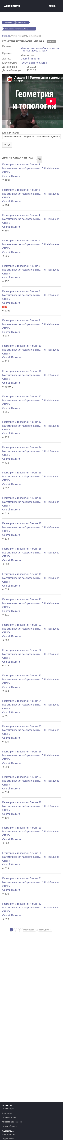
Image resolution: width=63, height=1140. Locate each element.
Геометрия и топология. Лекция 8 (18, 29)
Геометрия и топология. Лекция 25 (21, 726)
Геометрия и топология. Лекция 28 (21, 802)
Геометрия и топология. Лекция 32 (21, 904)
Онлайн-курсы (8, 1109)
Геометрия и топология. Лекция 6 (21, 266)
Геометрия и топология (34, 62)
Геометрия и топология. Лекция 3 (21, 190)
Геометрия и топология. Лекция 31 (21, 878)
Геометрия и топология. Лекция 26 (21, 751)
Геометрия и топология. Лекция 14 (21, 447)
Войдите (6, 36)
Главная (8, 22)
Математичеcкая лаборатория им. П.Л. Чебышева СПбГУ (40, 49)
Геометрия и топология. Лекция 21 (21, 625)
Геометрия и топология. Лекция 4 (21, 215)
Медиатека (22, 22)
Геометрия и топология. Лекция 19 (21, 574)
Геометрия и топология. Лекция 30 (21, 853)
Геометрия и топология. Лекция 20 (21, 599)
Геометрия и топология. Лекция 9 (21, 320)
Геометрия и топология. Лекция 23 (21, 675)
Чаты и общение (9, 1126)
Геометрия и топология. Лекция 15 (21, 472)
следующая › (29, 929)
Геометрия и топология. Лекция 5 (21, 240)
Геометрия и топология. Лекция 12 (21, 396)
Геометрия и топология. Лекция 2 (21, 164)
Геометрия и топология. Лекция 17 (21, 523)
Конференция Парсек (12, 1122)
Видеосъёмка (8, 1138)
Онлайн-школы (9, 1117)
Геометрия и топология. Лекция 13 (21, 422)
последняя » (45, 929)
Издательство (8, 1134)
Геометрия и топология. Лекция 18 (21, 548)
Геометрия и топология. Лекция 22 (21, 650)
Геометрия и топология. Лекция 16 (21, 498)
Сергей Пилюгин (30, 58)
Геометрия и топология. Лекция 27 (21, 777)
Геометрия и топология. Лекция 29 (21, 827)
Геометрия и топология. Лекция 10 (21, 346)
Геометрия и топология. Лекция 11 (21, 371)
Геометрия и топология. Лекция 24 (21, 701)
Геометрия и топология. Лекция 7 (21, 291)
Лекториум (12, 6)
